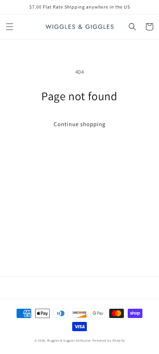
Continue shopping (80, 124)
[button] (9, 26)
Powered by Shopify (108, 340)
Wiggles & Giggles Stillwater (69, 340)
